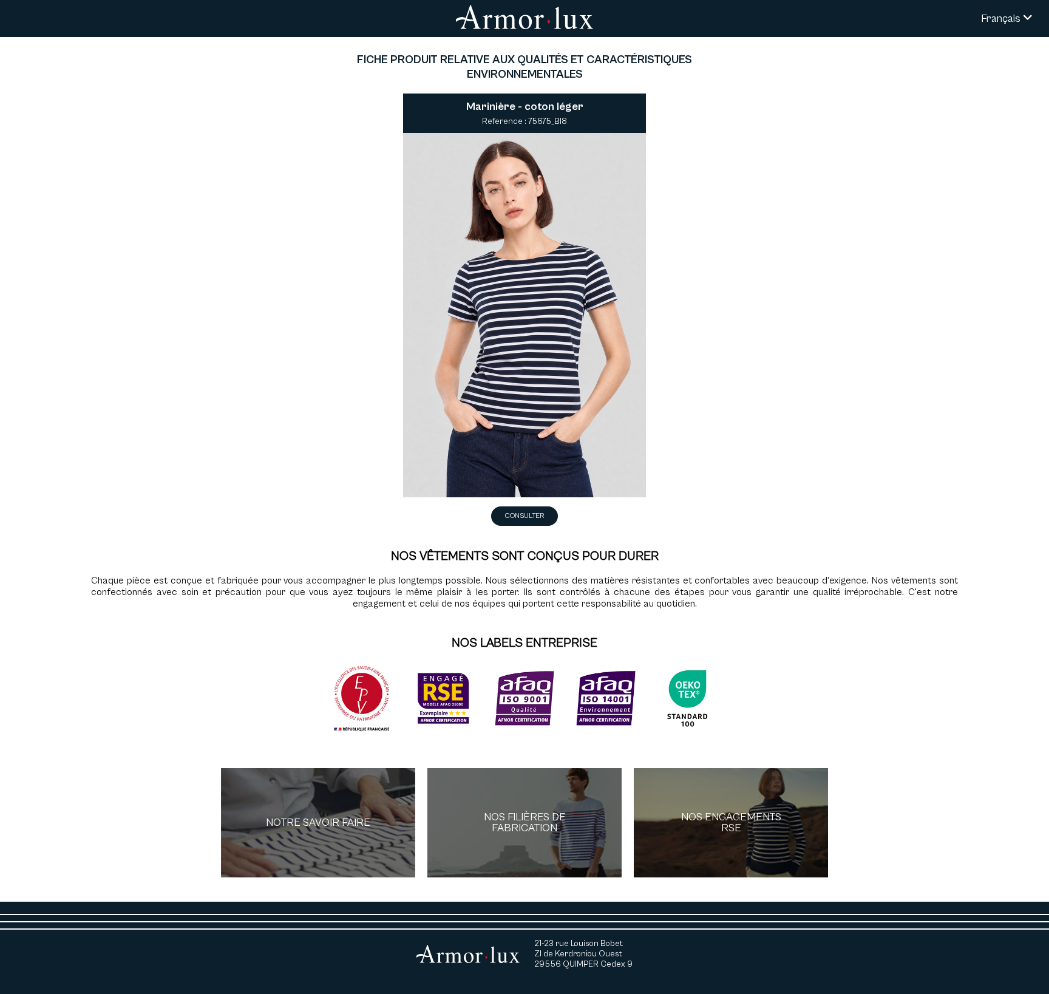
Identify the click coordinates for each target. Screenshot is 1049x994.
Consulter (524, 516)
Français (1002, 18)
